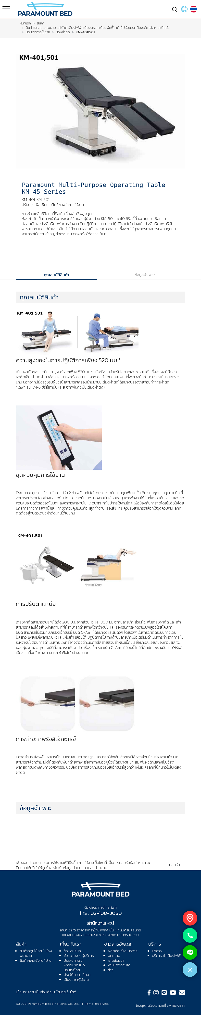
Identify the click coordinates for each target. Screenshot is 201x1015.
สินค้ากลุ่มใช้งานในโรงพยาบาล (36, 953)
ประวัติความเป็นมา (77, 974)
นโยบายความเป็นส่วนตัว (126, 868)
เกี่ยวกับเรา (70, 944)
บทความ (114, 955)
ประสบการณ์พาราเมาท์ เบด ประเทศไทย (74, 965)
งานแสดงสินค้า (119, 965)
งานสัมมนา (116, 960)
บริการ (154, 944)
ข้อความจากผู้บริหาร (79, 955)
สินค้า (40, 23)
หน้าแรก (25, 23)
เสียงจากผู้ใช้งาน (76, 979)
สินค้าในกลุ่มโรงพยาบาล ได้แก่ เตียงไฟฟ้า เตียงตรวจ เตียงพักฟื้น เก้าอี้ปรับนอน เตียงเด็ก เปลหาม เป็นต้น (98, 28)
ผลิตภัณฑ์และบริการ (123, 951)
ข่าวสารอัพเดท (118, 944)
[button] (174, 9)
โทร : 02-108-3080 (100, 913)
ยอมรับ (174, 865)
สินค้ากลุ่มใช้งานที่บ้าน (35, 960)
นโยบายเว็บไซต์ (65, 992)
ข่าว (110, 970)
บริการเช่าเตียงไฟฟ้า (167, 955)
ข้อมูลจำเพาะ (145, 275)
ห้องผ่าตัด (63, 32)
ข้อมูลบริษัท (72, 951)
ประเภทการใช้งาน (38, 32)
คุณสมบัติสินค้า (56, 275)
